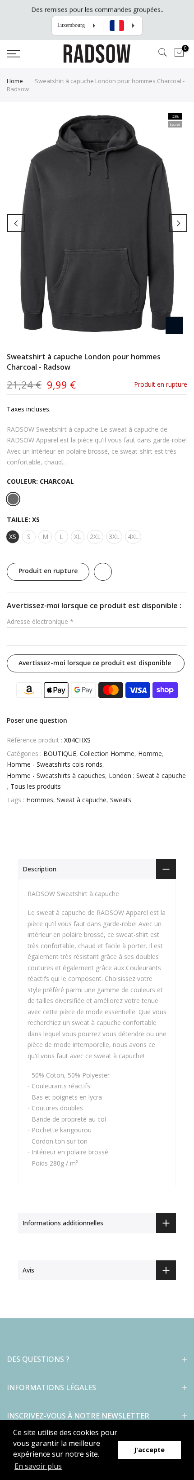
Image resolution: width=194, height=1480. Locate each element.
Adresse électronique (40, 621)
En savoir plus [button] (38, 1466)
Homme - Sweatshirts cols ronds (54, 764)
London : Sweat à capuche (147, 775)
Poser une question (37, 720)
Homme (150, 753)
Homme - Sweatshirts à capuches (56, 775)
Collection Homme (107, 753)
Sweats (120, 799)
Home (15, 81)
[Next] (178, 223)
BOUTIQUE (59, 753)
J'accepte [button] (149, 1449)
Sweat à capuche (81, 799)
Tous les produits (35, 786)
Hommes (39, 799)
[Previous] (16, 223)
